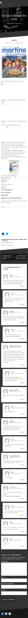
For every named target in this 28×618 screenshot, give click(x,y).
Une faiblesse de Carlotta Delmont (6, 192)
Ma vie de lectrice (19, 43)
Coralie (23, 156)
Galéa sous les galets (14, 346)
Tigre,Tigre (3, 187)
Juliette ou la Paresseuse (11, 198)
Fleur (16, 156)
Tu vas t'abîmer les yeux (14, 17)
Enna (13, 156)
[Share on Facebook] (3, 235)
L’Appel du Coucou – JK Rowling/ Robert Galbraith (7, 257)
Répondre (22, 286)
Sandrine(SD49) (13, 390)
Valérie (10, 156)
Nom (3, 577)
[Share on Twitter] (7, 235)
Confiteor (3, 182)
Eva (13, 43)
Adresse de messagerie (7, 583)
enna (10, 275)
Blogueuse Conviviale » (17, 150)
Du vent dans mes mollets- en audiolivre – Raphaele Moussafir (20, 257)
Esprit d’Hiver (4, 180)
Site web (3, 590)
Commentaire (4, 561)
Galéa (2, 142)
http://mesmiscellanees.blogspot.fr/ (11, 496)
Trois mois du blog (9, 245)
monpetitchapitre (14, 455)
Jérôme (11, 311)
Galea (19, 156)
